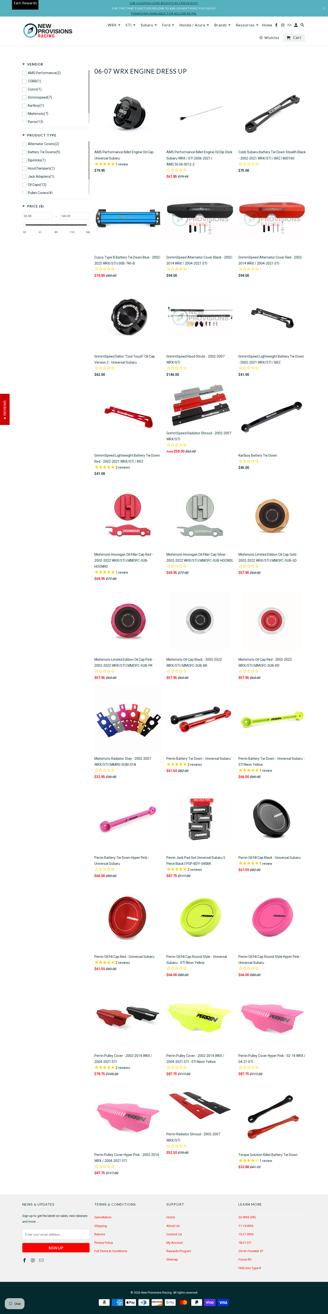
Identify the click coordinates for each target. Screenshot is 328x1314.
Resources (247, 24)
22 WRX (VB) (247, 1217)
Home (170, 1217)
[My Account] (296, 26)
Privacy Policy (103, 1242)
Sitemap (172, 1259)
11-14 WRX (246, 1226)
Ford (168, 24)
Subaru (149, 24)
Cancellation (102, 1217)
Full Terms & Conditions (110, 1251)
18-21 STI (244, 1242)
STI (131, 24)
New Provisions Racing (156, 1292)
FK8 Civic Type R (249, 1268)
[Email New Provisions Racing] (41, 1260)
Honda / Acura (194, 24)
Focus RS (245, 1259)
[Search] (303, 26)
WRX (114, 24)
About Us (173, 1226)
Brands (222, 24)
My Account (174, 1242)
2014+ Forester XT (250, 1251)
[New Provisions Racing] (47, 31)
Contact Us (174, 1234)
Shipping (100, 1226)
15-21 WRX (246, 1234)
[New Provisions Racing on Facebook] (25, 1260)
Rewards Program (178, 1251)
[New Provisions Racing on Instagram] (33, 1260)
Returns (99, 1234)
